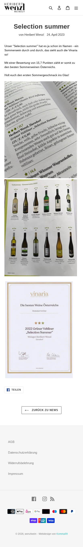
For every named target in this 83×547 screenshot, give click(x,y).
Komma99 (62, 533)
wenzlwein (30, 533)
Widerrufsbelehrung (21, 463)
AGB (11, 441)
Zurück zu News (44, 410)
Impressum (15, 473)
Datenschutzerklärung (22, 452)
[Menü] (76, 7)
